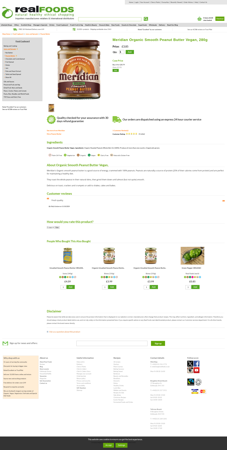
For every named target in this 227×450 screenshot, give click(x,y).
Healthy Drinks (119, 386)
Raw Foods (115, 25)
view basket (207, 20)
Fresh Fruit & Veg (76, 25)
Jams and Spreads (32, 34)
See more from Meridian (56, 130)
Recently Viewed (176, 2)
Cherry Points (155, 2)
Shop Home (6, 34)
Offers (16, 25)
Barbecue (117, 374)
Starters (116, 364)
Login (136, 2)
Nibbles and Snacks (120, 390)
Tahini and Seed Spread (13, 74)
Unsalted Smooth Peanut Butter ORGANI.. (67, 268)
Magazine (43, 378)
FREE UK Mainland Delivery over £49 (31, 29)
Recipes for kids (119, 393)
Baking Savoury (119, 369)
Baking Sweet (118, 371)
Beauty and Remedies (121, 376)
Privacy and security (83, 381)
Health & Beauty (91, 25)
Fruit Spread (9, 62)
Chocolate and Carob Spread (15, 59)
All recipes (117, 362)
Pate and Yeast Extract (13, 71)
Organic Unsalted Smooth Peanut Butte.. (108, 268)
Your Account (144, 2)
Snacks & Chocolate (129, 25)
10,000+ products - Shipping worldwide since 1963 (94, 29)
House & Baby (104, 25)
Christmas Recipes (120, 397)
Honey (7, 65)
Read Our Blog (172, 25)
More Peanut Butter (54, 134)
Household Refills (45, 374)
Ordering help (81, 376)
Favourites (165, 2)
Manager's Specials (40, 25)
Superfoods (142, 25)
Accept (108, 445)
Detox (116, 383)
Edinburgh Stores (45, 371)
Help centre (81, 362)
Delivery (162, 25)
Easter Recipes (119, 400)
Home (131, 2)
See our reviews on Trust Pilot (200, 29)
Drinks (51, 25)
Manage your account (84, 374)
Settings (121, 445)
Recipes (42, 364)
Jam (6, 68)
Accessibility (81, 386)
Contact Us (203, 2)
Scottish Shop (26, 25)
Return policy (81, 378)
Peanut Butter (45, 34)
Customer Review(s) (120, 130)
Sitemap (79, 390)
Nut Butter (9, 53)
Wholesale (153, 25)
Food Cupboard (62, 25)
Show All (8, 77)
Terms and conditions (84, 383)
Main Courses (118, 367)
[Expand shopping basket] (199, 19)
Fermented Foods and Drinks (123, 402)
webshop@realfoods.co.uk (161, 367)
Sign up (158, 343)
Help (196, 2)
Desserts (117, 381)
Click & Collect (81, 369)
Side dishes (117, 395)
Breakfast (117, 378)
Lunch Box (117, 388)
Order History (188, 2)
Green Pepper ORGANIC (191, 268)
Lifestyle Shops (6, 25)
